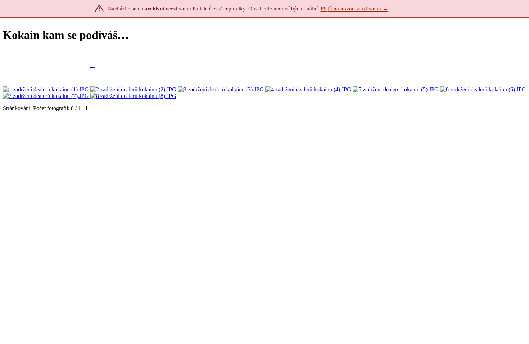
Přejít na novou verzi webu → (354, 9)
